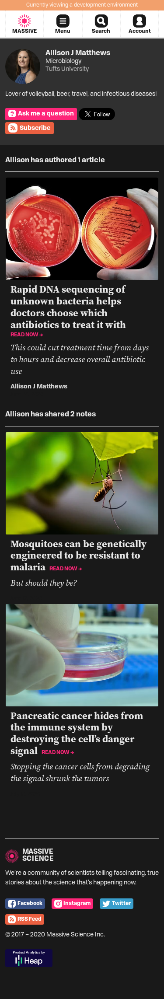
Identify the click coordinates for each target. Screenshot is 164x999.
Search (101, 31)
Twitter (121, 903)
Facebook (29, 903)
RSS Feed (29, 919)
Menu (62, 31)
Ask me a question (46, 114)
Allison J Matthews (38, 387)
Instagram (77, 903)
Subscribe (35, 128)
